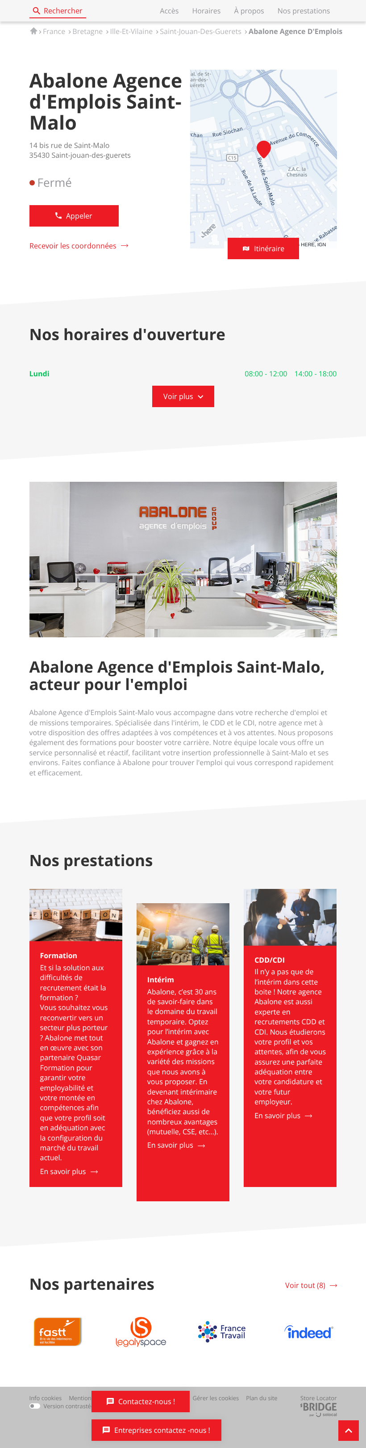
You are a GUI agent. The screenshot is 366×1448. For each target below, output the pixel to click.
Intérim (160, 980)
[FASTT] (57, 1332)
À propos (249, 11)
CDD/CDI (269, 960)
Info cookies (45, 1398)
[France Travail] (225, 1331)
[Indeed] (309, 1332)
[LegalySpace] (141, 1332)
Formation (59, 955)
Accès (169, 11)
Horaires (206, 11)
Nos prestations (304, 11)
